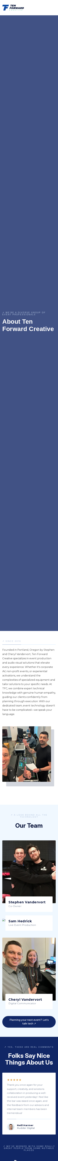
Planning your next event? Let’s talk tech (29, 1021)
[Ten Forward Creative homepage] (13, 7)
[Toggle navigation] (54, 8)
